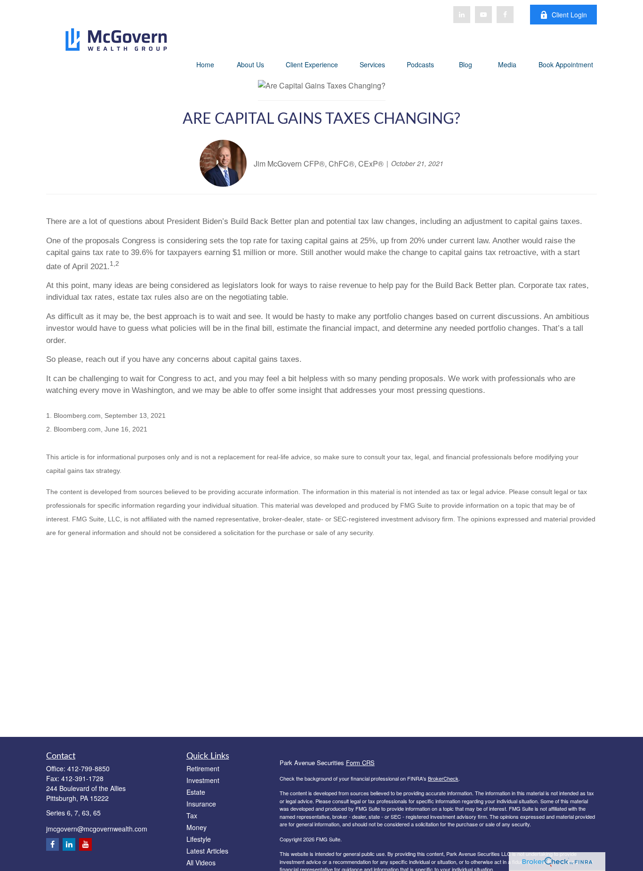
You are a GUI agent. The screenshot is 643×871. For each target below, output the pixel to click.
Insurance (201, 803)
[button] (205, 64)
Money (196, 827)
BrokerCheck (443, 778)
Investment (202, 780)
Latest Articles (207, 850)
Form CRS (360, 762)
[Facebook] (505, 14)
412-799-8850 (88, 768)
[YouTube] (483, 14)
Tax (191, 815)
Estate (195, 792)
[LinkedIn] (461, 14)
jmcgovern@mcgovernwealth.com (96, 828)
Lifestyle (198, 839)
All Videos (201, 862)
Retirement (202, 768)
